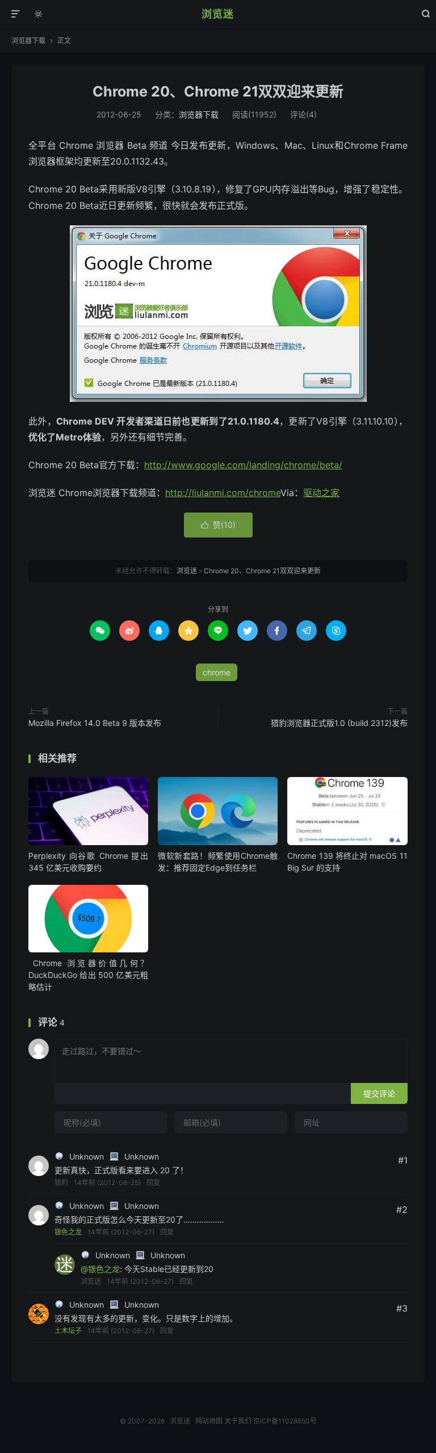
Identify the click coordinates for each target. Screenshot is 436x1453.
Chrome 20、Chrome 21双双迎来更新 (218, 91)
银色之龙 (68, 1232)
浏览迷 (218, 14)
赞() (218, 525)
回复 (153, 1182)
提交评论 (379, 1093)
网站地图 (209, 1421)
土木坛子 (68, 1330)
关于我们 (237, 1421)
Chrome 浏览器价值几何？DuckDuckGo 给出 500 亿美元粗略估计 (88, 975)
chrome (216, 672)
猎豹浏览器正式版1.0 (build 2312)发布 (339, 723)
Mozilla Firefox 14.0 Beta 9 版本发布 (94, 723)
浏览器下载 (28, 40)
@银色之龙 (100, 1269)
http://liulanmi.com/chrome (222, 492)
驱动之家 (321, 492)
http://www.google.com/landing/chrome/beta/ (243, 465)
